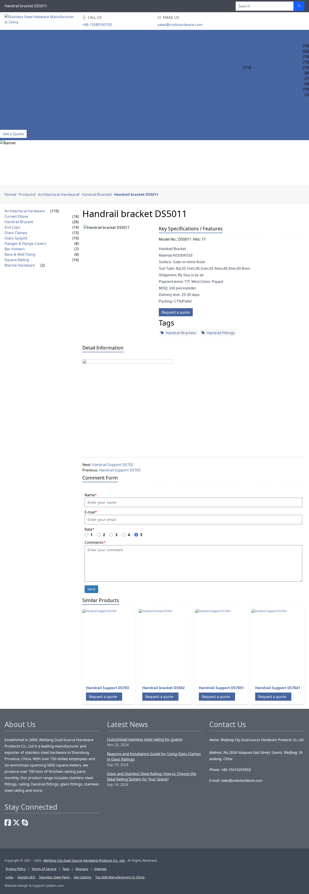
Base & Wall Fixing (268, 83)
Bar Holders (263, 78)
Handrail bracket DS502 (163, 687)
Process (8, 105)
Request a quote (176, 312)
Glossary (81, 869)
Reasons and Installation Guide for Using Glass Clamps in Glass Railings (154, 756)
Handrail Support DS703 (119, 470)
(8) (76, 243)
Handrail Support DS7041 (277, 687)
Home (5, 34)
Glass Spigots (264, 67)
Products (9, 40)
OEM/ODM (9, 99)
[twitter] (16, 822)
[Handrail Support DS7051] (231, 645)
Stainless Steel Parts (54, 877)
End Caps (259, 56)
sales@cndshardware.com (179, 24)
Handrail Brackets (181, 332)
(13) (75, 232)
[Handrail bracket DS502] (175, 645)
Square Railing (265, 89)
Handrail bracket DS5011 (136, 194)
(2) (42, 265)
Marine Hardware (17, 94)
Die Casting (82, 877)
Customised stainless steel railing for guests (145, 739)
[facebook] (8, 822)
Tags (65, 869)
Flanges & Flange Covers (275, 72)
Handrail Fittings (221, 332)
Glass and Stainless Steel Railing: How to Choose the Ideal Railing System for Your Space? (151, 776)
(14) (75, 227)
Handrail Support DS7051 (221, 687)
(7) (76, 248)
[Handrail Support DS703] (118, 645)
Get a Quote (13, 133)
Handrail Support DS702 (112, 464)
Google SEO (26, 877)
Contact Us (11, 127)
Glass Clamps (264, 61)
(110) (247, 67)
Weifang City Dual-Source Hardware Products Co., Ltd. (84, 860)
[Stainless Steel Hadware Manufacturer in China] (41, 21)
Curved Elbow (265, 45)
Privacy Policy (16, 869)
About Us (9, 121)
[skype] (25, 822)
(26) (75, 221)
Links (9, 877)
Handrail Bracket (268, 51)
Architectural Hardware (24, 45)
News (5, 116)
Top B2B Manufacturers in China (120, 877)
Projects (8, 110)
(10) (75, 238)
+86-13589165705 (97, 24)
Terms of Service (44, 869)
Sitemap (100, 869)
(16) (75, 216)
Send (91, 589)
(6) (76, 254)
